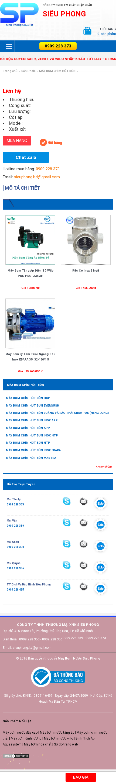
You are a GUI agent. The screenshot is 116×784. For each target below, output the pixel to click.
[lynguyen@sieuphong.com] (83, 501)
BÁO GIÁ (80, 777)
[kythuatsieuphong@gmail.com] (83, 586)
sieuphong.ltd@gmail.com (37, 177)
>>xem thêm (104, 467)
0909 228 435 (15, 589)
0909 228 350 (15, 547)
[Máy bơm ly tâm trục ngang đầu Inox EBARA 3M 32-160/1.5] (30, 323)
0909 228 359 (15, 525)
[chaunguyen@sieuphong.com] (83, 544)
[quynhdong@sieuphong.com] (83, 565)
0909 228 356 (15, 568)
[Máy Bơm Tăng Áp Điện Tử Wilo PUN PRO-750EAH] (30, 240)
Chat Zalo (26, 157)
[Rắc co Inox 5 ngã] (85, 240)
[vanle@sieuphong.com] (83, 523)
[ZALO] (101, 505)
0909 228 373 (58, 46)
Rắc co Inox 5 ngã (85, 270)
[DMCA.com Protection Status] (16, 756)
